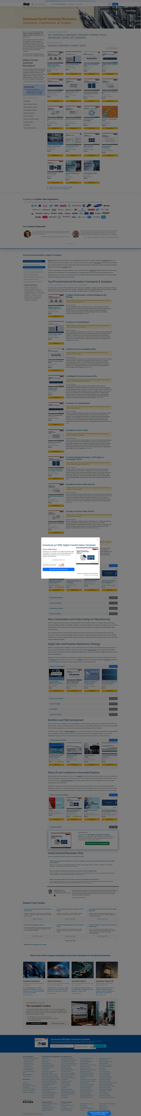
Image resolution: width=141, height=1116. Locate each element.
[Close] (97, 540)
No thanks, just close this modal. (91, 575)
